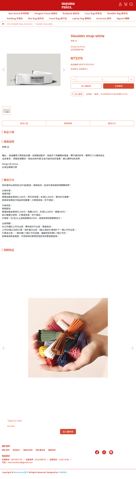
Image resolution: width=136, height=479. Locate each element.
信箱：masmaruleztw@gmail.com (17, 462)
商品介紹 (24, 123)
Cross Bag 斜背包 (93, 13)
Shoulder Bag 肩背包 (117, 13)
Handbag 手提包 (15, 18)
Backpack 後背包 (71, 13)
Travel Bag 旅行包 (58, 18)
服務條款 (52, 450)
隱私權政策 (40, 450)
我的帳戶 (16, 450)
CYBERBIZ (62, 472)
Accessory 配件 (103, 18)
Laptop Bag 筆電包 (81, 18)
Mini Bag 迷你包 (36, 18)
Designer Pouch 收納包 (45, 13)
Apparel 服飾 (123, 18)
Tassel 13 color (14, 420)
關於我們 (5, 450)
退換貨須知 (28, 450)
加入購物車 (86, 86)
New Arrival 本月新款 (18, 13)
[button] (63, 69)
